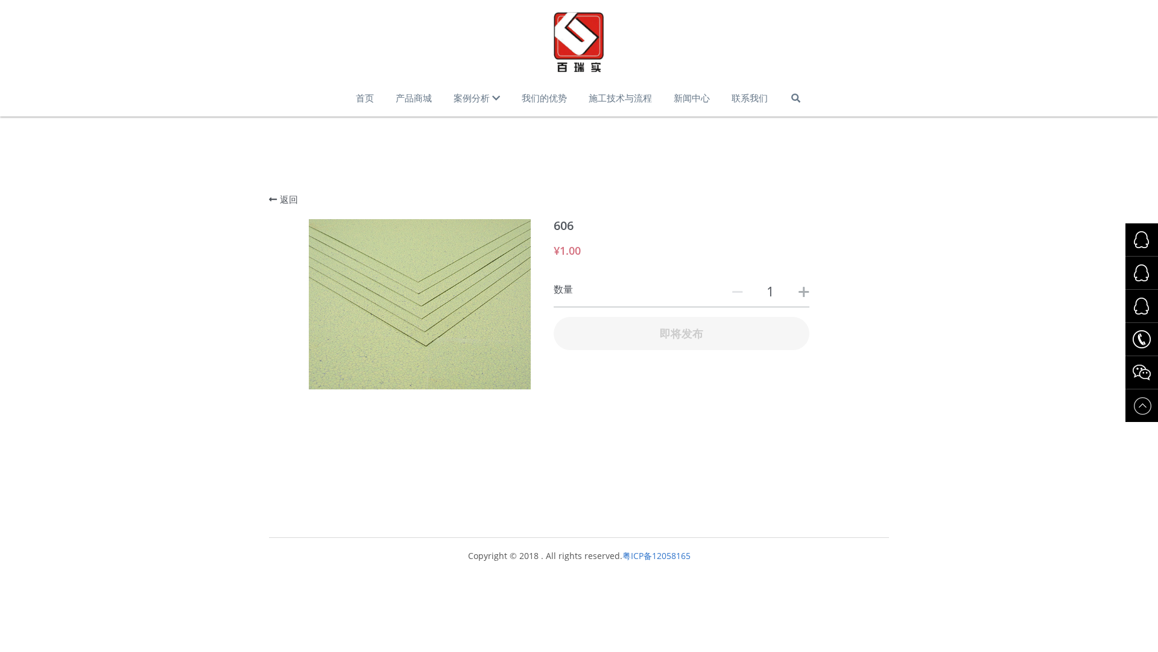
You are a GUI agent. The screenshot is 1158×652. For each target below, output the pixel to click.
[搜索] (795, 98)
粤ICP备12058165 (656, 555)
